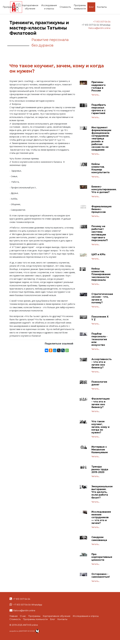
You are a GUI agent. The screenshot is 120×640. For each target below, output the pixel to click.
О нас (23, 616)
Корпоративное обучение (30, 7)
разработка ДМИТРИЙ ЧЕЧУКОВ (22, 631)
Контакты (102, 7)
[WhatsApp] (67, 350)
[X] (59, 350)
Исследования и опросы (49, 7)
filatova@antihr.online (99, 28)
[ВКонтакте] (46, 350)
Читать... (95, 94)
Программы (9, 7)
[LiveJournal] (63, 350)
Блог (91, 7)
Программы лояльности (80, 7)
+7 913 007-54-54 (101, 21)
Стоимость (65, 7)
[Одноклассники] (50, 350)
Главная (14, 616)
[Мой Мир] (54, 350)
